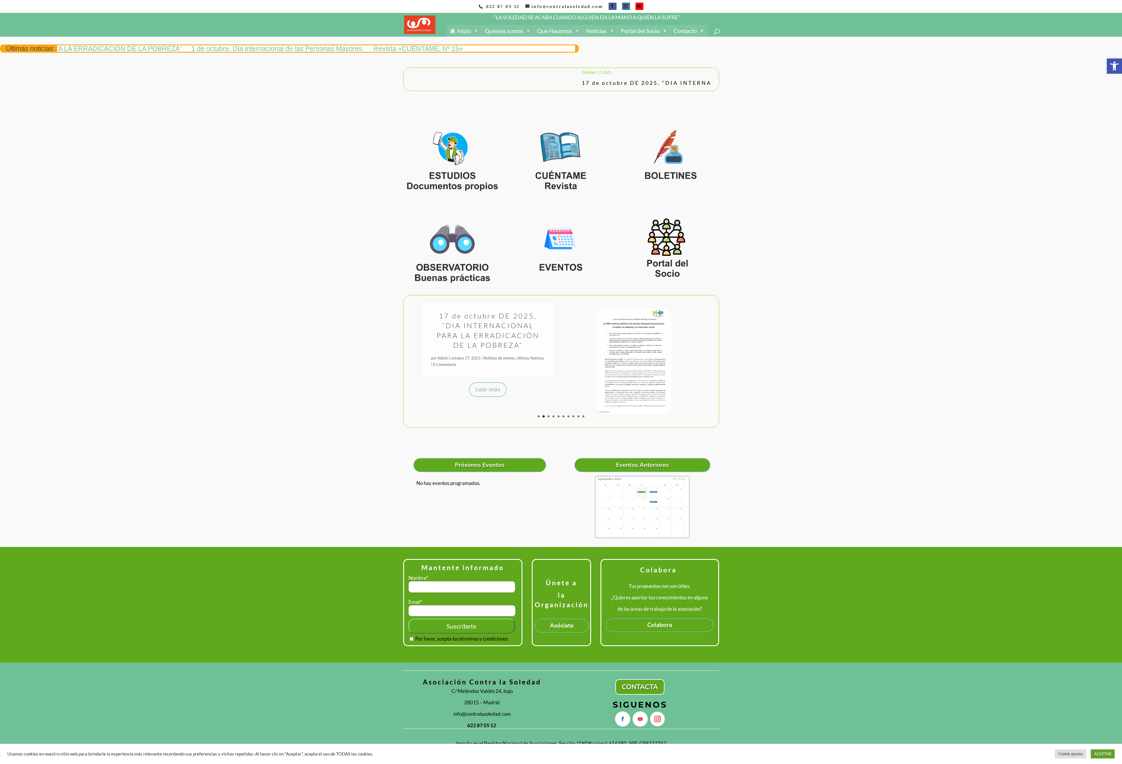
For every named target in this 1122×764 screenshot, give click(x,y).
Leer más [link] (487, 384)
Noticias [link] (596, 30)
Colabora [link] (659, 625)
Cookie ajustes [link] (1070, 753)
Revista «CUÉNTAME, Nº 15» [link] (370, 48)
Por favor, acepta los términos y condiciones (461, 639)
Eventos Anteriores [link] (642, 465)
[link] (1114, 66)
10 (583, 416)
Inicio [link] (464, 30)
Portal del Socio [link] (640, 30)
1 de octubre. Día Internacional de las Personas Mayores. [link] (230, 48)
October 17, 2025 (580, 72)
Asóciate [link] (562, 625)
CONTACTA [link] (640, 686)
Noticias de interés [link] (505, 353)
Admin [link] (442, 353)
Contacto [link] (685, 30)
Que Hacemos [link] (554, 30)
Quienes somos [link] (504, 30)
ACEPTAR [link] (1102, 753)
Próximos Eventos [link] (480, 465)
